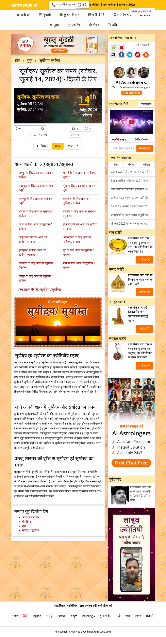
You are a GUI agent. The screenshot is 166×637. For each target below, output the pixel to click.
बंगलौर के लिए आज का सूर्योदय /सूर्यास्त (79, 214)
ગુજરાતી (104, 616)
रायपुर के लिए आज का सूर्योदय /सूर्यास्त (36, 278)
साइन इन (135, 11)
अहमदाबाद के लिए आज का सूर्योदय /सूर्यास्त (77, 239)
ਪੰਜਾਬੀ (150, 616)
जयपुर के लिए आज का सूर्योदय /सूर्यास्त (36, 175)
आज (57, 146)
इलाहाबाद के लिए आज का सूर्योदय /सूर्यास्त (32, 252)
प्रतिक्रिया (73, 605)
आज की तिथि (93, 4)
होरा (24, 526)
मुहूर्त (54, 25)
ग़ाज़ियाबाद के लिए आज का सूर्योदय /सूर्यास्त (33, 239)
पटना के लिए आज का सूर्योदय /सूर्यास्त (35, 226)
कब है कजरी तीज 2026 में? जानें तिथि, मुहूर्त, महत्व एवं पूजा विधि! (133, 172)
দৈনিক (138, 616)
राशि (112, 25)
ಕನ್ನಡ (74, 616)
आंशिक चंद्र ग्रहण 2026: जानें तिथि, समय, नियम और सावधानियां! (133, 198)
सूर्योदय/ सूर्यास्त (30, 530)
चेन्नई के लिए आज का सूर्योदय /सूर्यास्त (80, 175)
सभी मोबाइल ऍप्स (143, 44)
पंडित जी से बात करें (64, 4)
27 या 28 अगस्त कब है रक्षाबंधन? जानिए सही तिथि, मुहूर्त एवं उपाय (133, 206)
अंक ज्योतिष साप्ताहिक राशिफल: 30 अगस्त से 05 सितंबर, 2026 (133, 189)
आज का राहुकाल (30, 517)
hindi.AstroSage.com (99, 631)
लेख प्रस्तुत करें (88, 605)
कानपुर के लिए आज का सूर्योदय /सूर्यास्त (35, 201)
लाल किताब (59, 605)
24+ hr (75, 135)
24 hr (88, 129)
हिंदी (25, 616)
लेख (116, 164)
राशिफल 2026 (127, 4)
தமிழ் (49, 616)
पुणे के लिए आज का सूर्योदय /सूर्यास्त (78, 252)
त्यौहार (146, 164)
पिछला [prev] (44, 146)
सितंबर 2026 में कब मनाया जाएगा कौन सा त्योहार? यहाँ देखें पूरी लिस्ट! (133, 223)
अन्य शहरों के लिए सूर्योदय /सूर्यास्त (39, 289)
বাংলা (127, 616)
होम (17, 60)
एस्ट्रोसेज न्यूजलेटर (121, 139)
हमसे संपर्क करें (105, 605)
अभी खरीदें (144, 259)
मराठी (117, 616)
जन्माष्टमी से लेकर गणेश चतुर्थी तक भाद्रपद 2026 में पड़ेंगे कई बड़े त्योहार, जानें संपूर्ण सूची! (133, 215)
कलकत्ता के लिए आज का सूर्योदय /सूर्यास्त (76, 201)
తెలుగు (61, 616)
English (36, 616)
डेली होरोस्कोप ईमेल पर (144, 139)
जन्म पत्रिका (109, 4)
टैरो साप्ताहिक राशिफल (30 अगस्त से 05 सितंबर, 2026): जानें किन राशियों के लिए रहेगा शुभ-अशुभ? (133, 181)
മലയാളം (88, 616)
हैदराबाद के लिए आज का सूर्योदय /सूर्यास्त (80, 226)
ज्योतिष (73, 25)
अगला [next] (71, 146)
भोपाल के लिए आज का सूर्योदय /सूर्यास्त (36, 214)
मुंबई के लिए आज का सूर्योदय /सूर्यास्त (79, 188)
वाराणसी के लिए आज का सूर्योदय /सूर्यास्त (36, 265)
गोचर (93, 25)
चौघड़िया (26, 521)
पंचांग (131, 164)
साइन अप (147, 11)
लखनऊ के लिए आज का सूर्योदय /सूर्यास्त (36, 188)
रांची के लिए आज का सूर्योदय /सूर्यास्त (79, 265)
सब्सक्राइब (146, 104)
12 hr (75, 129)
